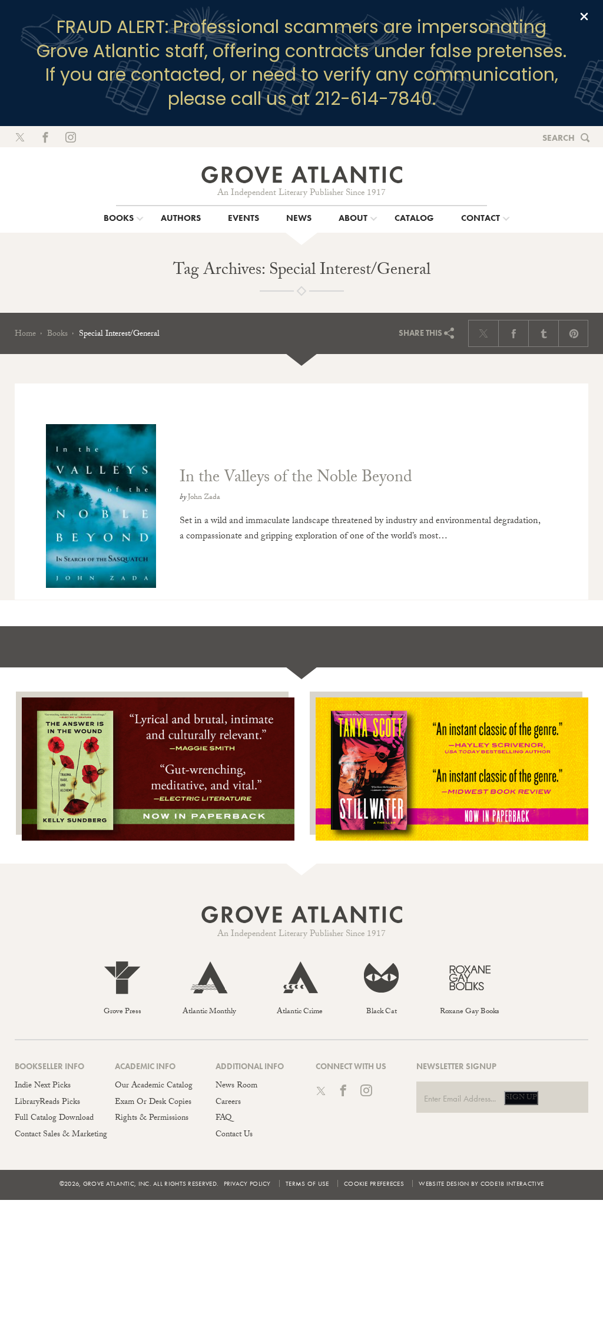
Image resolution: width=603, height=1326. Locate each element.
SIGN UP (521, 1098)
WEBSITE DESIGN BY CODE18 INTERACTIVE (481, 1183)
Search (558, 138)
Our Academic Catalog (154, 1086)
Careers (228, 1103)
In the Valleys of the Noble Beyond (296, 479)
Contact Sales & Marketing (61, 1135)
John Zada (204, 497)
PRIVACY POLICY (247, 1183)
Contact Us (234, 1135)
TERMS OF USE (307, 1183)
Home (25, 335)
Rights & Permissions (151, 1119)
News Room (236, 1086)
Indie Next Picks (43, 1086)
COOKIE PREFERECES (374, 1183)
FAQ (223, 1119)
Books (57, 335)
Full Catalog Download (54, 1119)
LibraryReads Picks (47, 1103)
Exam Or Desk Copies (153, 1103)
